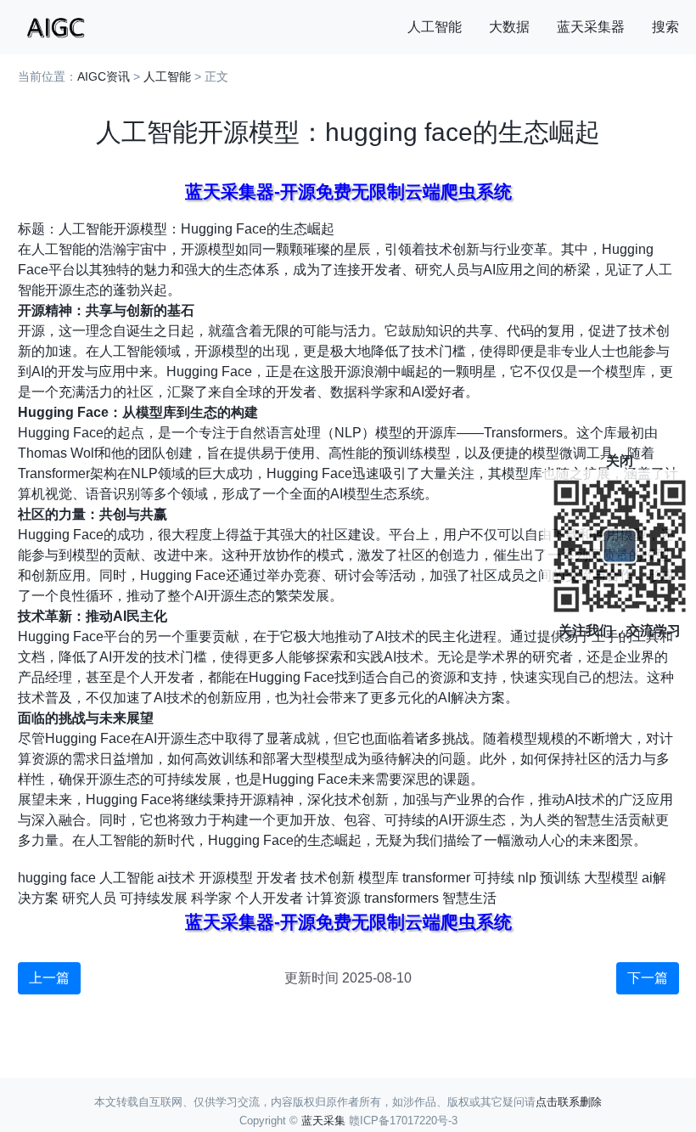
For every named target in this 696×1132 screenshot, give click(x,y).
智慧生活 (469, 898)
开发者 (276, 877)
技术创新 (327, 877)
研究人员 (89, 898)
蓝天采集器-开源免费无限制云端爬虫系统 (348, 191)
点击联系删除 (569, 1101)
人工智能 (434, 27)
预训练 (560, 877)
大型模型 (611, 877)
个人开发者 (269, 898)
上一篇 (49, 978)
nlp (527, 877)
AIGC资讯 (103, 76)
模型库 (378, 877)
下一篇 (647, 978)
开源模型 (226, 877)
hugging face (57, 877)
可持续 (494, 877)
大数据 (509, 27)
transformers (401, 898)
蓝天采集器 (591, 27)
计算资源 (333, 898)
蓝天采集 (323, 1120)
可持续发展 (154, 898)
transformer (436, 877)
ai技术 (176, 877)
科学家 (211, 898)
